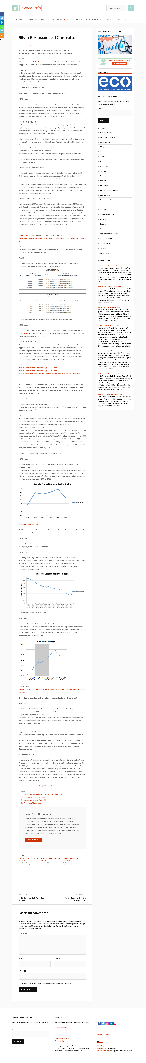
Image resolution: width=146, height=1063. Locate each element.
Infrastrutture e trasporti (109, 190)
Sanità (102, 229)
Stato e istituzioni (106, 243)
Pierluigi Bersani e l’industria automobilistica (75, 899)
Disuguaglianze (105, 147)
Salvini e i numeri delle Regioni (108, 326)
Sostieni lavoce (123, 19)
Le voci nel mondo (103, 1035)
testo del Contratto (36, 62)
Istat (36, 524)
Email (57, 959)
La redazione (107, 19)
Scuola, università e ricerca (109, 234)
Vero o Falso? (52, 46)
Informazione (104, 185)
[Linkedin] (2, 22)
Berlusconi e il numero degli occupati (111, 394)
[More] (2, 35)
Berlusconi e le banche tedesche (109, 374)
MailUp (99, 1046)
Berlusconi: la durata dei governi (109, 286)
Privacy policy (60, 1041)
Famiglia (103, 156)
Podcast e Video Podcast (36, 19)
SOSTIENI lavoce (33, 840)
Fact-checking (91, 19)
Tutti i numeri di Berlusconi (31, 803)
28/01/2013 (30, 46)
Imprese (103, 180)
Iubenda (100, 1048)
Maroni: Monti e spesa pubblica (109, 307)
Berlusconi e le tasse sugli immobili (33, 800)
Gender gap (104, 166)
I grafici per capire (57, 19)
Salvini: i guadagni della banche (109, 351)
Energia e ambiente (106, 152)
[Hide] (1, 39)
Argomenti (19, 19)
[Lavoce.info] (27, 8)
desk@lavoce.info (61, 1027)
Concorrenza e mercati (108, 137)
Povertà (103, 224)
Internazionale (105, 195)
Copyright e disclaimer (63, 1038)
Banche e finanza (106, 132)
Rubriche (42, 46)
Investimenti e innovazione (109, 200)
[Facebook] (2, 14)
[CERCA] (131, 8)
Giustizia (103, 171)
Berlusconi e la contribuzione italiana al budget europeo (41, 794)
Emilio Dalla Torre (103, 1051)
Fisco (102, 161)
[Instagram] (107, 1023)
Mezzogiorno (104, 209)
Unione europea (105, 253)
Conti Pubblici (105, 142)
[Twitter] (2, 18)
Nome (22, 959)
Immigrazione (104, 176)
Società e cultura (106, 238)
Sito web (22, 971)
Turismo (103, 248)
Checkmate (39, 786)
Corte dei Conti (28, 524)
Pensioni (103, 219)
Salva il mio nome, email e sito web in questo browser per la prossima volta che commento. (47, 983)
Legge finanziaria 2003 (27, 235)
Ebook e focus (75, 19)
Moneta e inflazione (107, 214)
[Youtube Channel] (114, 1023)
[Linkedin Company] (111, 1023)
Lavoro (102, 205)
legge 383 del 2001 (26, 333)
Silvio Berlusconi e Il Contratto (47, 37)
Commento (24, 933)
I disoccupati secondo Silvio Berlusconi (35, 797)
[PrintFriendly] (2, 31)
